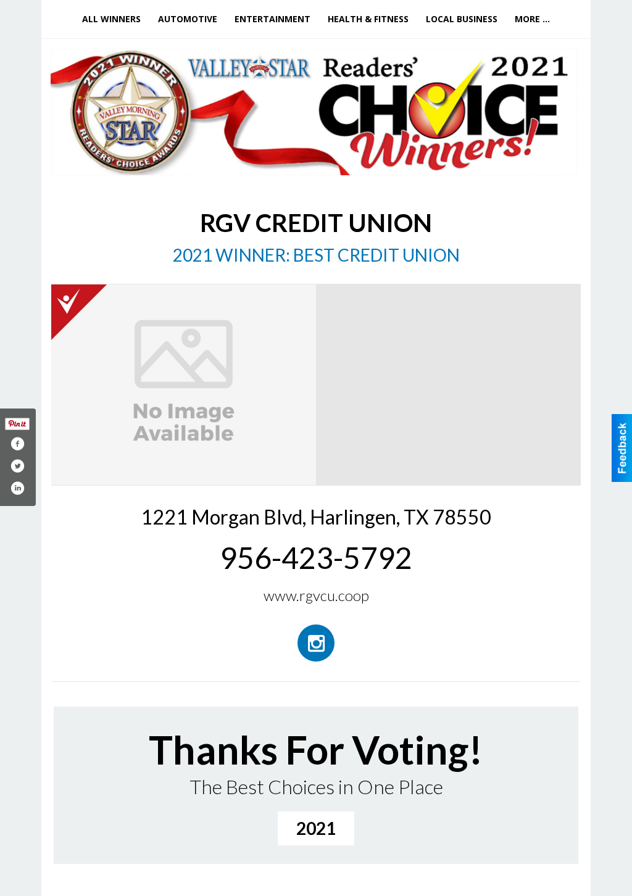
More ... (532, 19)
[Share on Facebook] (17, 443)
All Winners (111, 19)
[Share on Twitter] (17, 466)
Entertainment (272, 19)
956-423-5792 (316, 557)
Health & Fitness (368, 19)
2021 (316, 828)
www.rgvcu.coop (316, 595)
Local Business (461, 19)
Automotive (187, 19)
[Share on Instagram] (17, 488)
